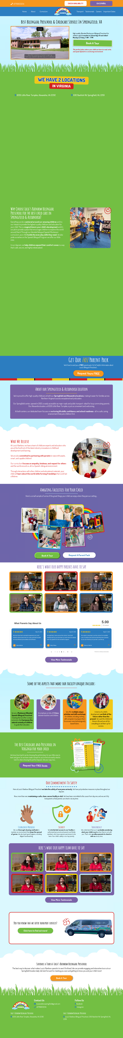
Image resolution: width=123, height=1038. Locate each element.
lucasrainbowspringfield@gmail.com (48, 1004)
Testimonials (89, 11)
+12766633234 (18, 4)
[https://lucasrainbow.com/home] (21, 1006)
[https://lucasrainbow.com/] (63, 11)
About (33, 11)
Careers (99, 11)
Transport (80, 11)
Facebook (79, 1004)
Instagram (80, 1007)
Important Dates (109, 11)
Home (24, 11)
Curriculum (44, 11)
